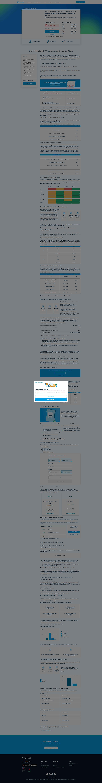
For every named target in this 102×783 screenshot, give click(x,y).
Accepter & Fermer (51, 399)
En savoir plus (51, 396)
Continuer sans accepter (39, 382)
